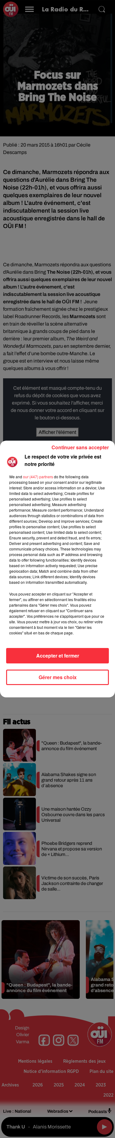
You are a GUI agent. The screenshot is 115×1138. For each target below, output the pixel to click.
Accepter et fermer (57, 655)
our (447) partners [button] (38, 476)
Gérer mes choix (58, 677)
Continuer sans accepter (80, 447)
